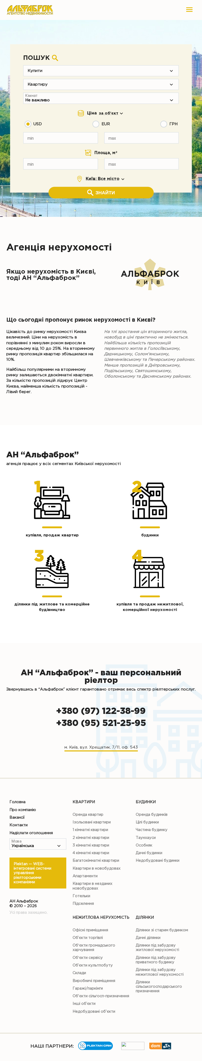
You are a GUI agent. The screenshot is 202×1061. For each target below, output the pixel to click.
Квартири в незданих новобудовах (92, 886)
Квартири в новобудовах (96, 868)
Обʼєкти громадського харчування (94, 948)
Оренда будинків (152, 814)
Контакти (18, 825)
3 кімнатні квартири (91, 845)
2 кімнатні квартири (91, 837)
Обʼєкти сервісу (88, 957)
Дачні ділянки (148, 937)
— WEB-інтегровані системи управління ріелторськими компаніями (32, 873)
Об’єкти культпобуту (93, 965)
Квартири (84, 802)
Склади (79, 973)
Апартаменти (85, 876)
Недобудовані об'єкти (94, 1011)
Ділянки (145, 917)
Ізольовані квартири (92, 822)
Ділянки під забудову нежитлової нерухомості (160, 972)
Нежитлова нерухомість (101, 917)
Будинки (146, 802)
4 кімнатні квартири (91, 853)
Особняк (144, 845)
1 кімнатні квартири (90, 830)
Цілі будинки (147, 822)
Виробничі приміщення (94, 980)
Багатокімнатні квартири (96, 860)
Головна (17, 802)
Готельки (81, 896)
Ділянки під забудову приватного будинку (156, 960)
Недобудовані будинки (157, 860)
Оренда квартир (88, 814)
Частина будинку (152, 830)
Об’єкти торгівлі (88, 937)
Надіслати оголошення (31, 833)
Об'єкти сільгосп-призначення (101, 996)
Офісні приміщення (90, 930)
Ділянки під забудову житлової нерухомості (157, 948)
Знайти (105, 192)
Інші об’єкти (84, 1003)
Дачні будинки (149, 853)
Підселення (83, 903)
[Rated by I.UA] (132, 1049)
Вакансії (17, 817)
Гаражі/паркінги (88, 988)
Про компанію (22, 810)
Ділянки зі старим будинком (162, 930)
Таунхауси (146, 837)
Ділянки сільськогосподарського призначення (159, 986)
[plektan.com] (95, 1049)
